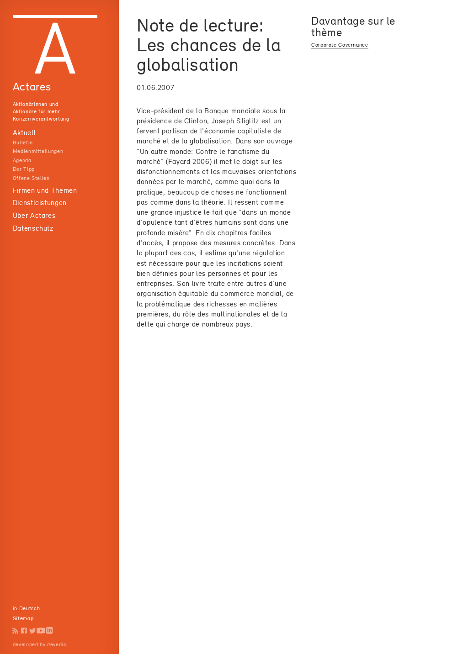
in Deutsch (26, 608)
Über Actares (34, 215)
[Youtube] (41, 630)
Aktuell (24, 132)
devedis (56, 644)
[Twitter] (32, 630)
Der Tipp (24, 169)
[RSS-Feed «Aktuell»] (15, 630)
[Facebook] (24, 630)
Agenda (22, 160)
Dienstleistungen (40, 202)
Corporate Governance (339, 45)
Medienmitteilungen (38, 151)
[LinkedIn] (49, 630)
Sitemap (23, 618)
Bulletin (23, 142)
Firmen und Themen (45, 190)
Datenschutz (33, 228)
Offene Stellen (31, 178)
